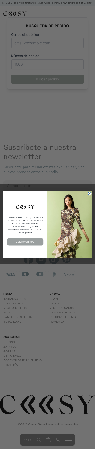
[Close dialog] (89, 193)
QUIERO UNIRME (25, 242)
